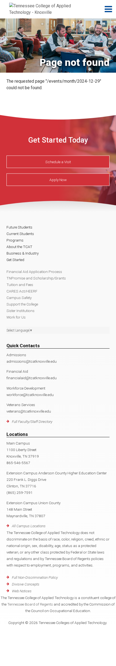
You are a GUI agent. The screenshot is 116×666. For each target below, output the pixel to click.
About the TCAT (19, 246)
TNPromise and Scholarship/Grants (36, 278)
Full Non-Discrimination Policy (35, 577)
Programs (14, 240)
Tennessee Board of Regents (30, 604)
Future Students (19, 227)
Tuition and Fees (19, 284)
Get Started (15, 260)
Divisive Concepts (25, 584)
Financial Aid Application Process (34, 271)
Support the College (22, 304)
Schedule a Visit (58, 162)
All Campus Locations (29, 526)
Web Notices (22, 591)
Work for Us (16, 317)
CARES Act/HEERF (21, 291)
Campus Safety (19, 297)
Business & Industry (22, 253)
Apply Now (58, 180)
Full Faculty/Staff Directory (32, 421)
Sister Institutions (20, 310)
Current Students (20, 233)
